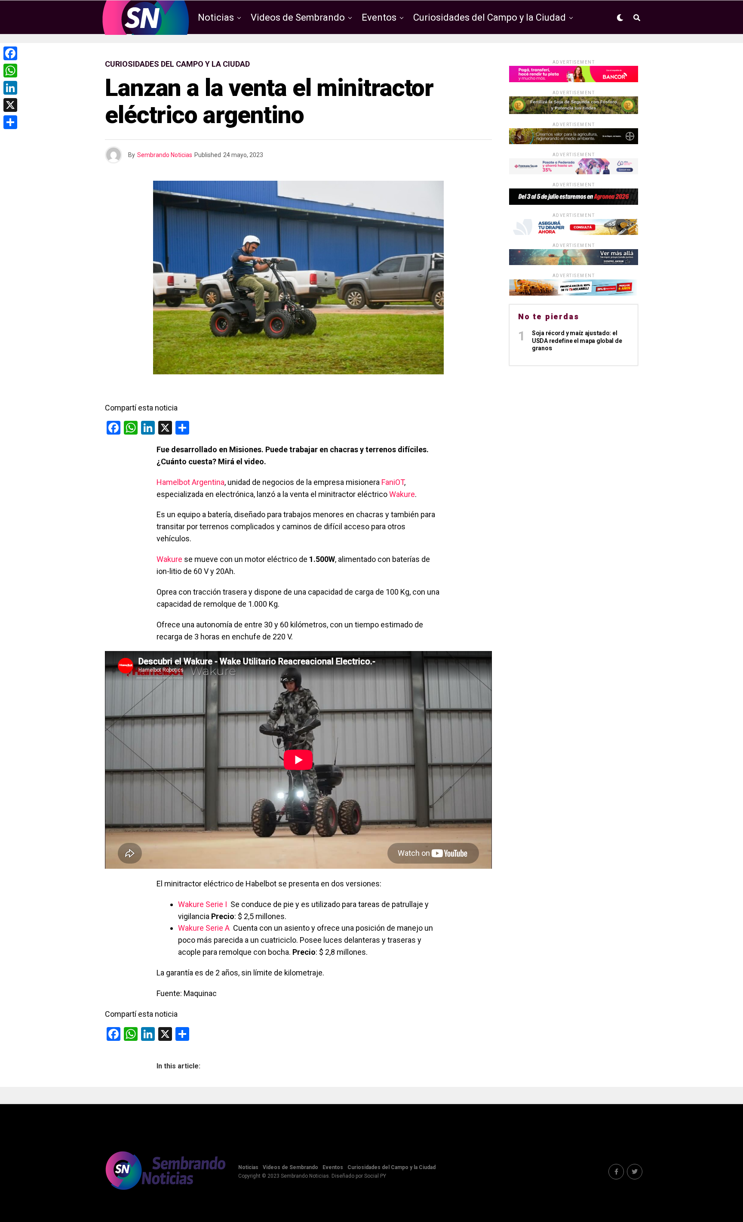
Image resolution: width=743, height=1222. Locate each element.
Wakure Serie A (204, 927)
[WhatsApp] (10, 70)
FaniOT (392, 482)
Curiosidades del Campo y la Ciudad (489, 17)
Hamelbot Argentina (190, 482)
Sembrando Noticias (164, 154)
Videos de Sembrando (298, 17)
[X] (10, 105)
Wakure (402, 494)
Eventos (379, 17)
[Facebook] (10, 53)
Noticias (216, 17)
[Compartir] (10, 122)
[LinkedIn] (10, 87)
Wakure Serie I (202, 904)
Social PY (375, 1176)
